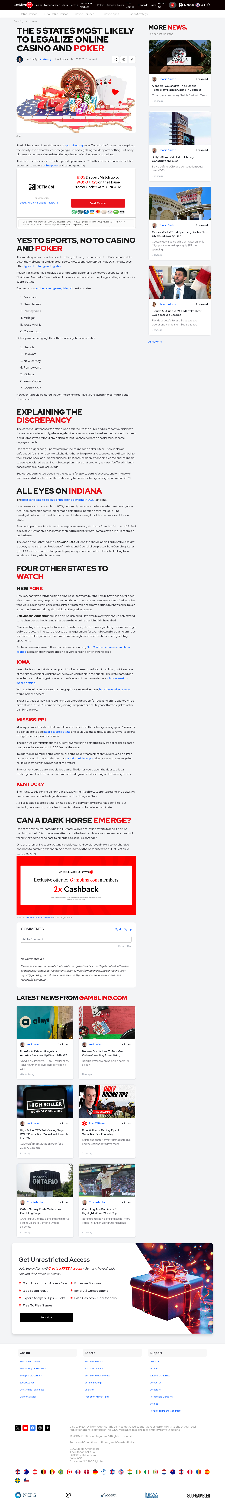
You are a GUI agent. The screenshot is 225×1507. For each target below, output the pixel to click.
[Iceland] (112, 1471)
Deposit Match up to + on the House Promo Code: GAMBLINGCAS (98, 182)
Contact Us (155, 1382)
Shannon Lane (168, 304)
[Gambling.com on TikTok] (47, 1445)
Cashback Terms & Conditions (39, 917)
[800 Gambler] (198, 1495)
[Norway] (181, 1471)
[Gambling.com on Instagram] (40, 1445)
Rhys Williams (97, 1123)
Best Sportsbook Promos (97, 1375)
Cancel (121, 946)
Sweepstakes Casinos (30, 1375)
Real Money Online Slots (33, 1368)
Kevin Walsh (34, 1044)
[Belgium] (43, 1471)
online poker (51, 165)
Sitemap (154, 1403)
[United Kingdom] (17, 1471)
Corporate (155, 1389)
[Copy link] (132, 59)
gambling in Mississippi (79, 758)
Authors (154, 1368)
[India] (129, 1471)
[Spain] (207, 1471)
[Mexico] (155, 1471)
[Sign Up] (172, 5)
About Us (154, 1361)
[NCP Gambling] (25, 1495)
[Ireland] (138, 1471)
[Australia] (26, 1471)
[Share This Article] (115, 59)
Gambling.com (21, 21)
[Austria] (34, 1471)
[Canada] (69, 1471)
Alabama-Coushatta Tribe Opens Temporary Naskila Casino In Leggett (176, 88)
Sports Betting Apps (95, 1368)
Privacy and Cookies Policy (117, 1442)
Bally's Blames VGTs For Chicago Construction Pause (173, 159)
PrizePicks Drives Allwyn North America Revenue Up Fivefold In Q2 (43, 1053)
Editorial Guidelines (160, 1375)
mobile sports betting (56, 732)
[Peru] (189, 1471)
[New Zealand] (172, 1471)
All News (153, 341)
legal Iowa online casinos (114, 689)
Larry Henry (44, 59)
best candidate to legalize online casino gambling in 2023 (58, 500)
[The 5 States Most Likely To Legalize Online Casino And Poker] (26, 1480)
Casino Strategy (28, 1396)
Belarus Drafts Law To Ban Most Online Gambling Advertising (103, 1053)
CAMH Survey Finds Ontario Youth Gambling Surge (42, 1211)
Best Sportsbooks (93, 1361)
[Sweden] (17, 1480)
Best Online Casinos (30, 1361)
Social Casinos (27, 1382)
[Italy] (146, 1471)
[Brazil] (60, 1471)
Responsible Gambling (161, 1396)
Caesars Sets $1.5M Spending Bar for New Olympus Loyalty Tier (180, 234)
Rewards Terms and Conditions (165, 1410)
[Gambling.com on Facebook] (33, 1445)
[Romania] (198, 1471)
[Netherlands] (164, 1471)
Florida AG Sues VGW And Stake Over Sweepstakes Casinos (176, 313)
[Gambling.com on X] (18, 1445)
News (34, 21)
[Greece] (103, 1471)
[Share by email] (123, 59)
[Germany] (95, 1471)
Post (129, 946)
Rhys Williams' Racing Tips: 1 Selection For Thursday (100, 1132)
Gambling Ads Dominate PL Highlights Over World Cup (100, 1211)
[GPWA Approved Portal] (151, 1495)
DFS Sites (89, 1389)
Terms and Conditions (84, 1442)
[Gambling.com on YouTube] (25, 1445)
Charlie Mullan (35, 1202)
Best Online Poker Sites (32, 1389)
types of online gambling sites (42, 266)
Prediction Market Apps (97, 1396)
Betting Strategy (93, 1382)
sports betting (74, 145)
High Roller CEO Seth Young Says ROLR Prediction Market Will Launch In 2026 (44, 1134)
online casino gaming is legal (54, 288)
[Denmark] (86, 1471)
